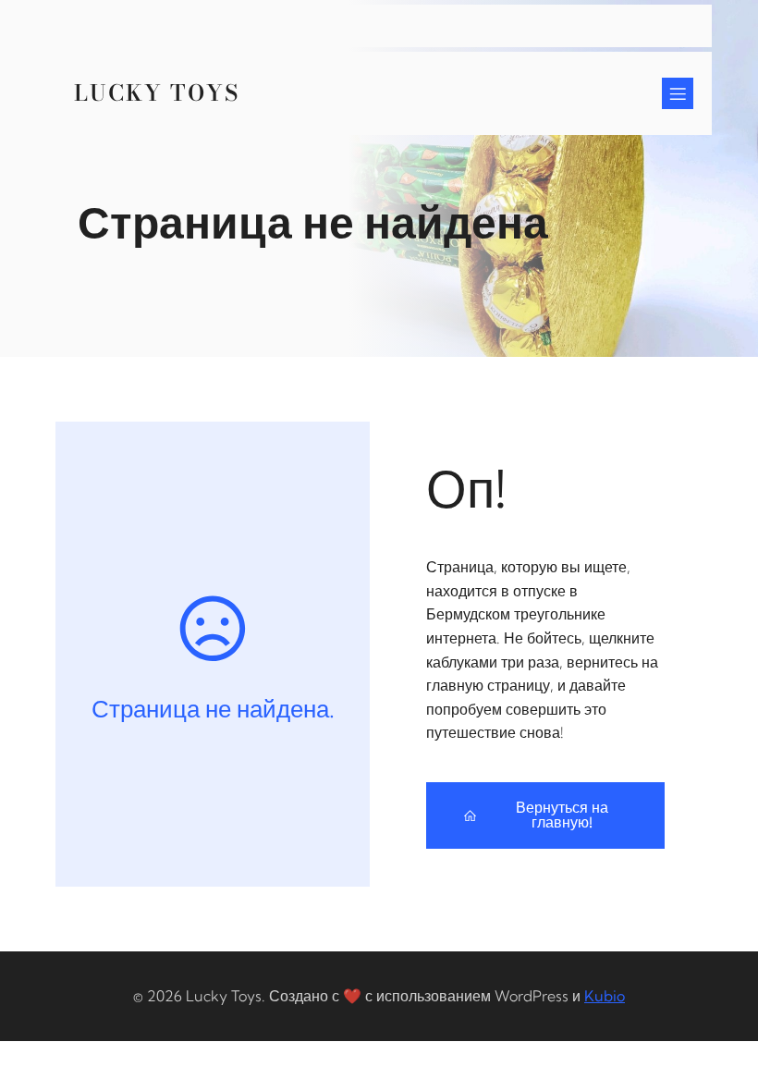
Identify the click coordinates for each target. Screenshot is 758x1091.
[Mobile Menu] (677, 93)
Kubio (604, 996)
